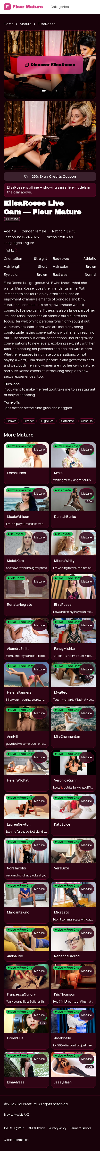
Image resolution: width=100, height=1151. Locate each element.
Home (9, 24)
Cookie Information (16, 1140)
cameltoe (67, 421)
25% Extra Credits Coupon (56, 177)
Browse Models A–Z (16, 1115)
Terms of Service (80, 1128)
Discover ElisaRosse (57, 66)
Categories (59, 6)
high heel (47, 421)
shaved (12, 421)
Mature (26, 24)
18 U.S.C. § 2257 (14, 1128)
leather (29, 421)
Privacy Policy (57, 1128)
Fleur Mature (24, 6)
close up (86, 421)
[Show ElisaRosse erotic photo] (43, 90)
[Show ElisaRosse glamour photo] (56, 90)
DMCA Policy (36, 1128)
